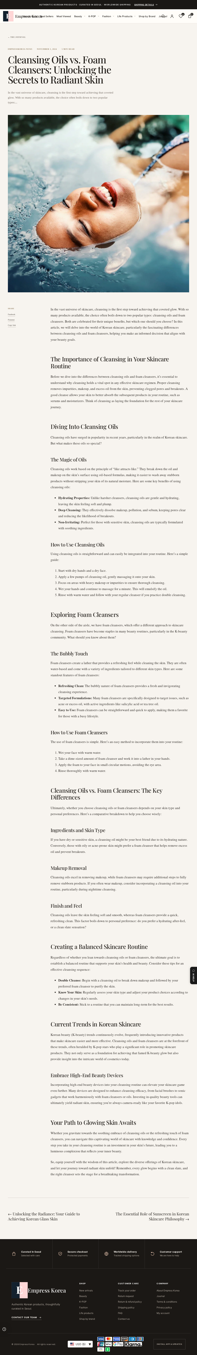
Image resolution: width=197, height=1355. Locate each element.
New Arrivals (30, 16)
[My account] (172, 16)
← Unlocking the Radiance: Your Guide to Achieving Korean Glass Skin (44, 1216)
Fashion (106, 16)
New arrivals (86, 1290)
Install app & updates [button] (169, 1344)
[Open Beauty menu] (84, 16)
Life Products (124, 16)
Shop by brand (87, 1318)
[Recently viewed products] (4, 1329)
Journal (161, 1296)
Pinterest (11, 320)
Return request (126, 1296)
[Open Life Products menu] (135, 16)
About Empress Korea (168, 1290)
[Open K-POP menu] (98, 16)
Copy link (12, 325)
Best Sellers (46, 16)
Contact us (124, 1318)
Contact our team (24, 1317)
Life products (86, 1313)
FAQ (120, 1313)
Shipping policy (126, 1307)
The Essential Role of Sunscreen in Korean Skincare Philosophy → (152, 1216)
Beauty (78, 16)
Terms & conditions (167, 1301)
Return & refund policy (130, 1301)
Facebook (11, 314)
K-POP (92, 16)
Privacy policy (164, 1307)
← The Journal (17, 37)
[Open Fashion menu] (113, 16)
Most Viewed (64, 16)
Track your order (127, 1290)
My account (163, 1313)
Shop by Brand (147, 16)
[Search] (163, 16)
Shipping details (144, 4)
